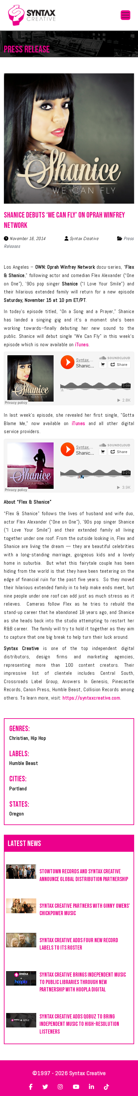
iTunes (82, 344)
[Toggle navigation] (125, 15)
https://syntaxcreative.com (91, 697)
